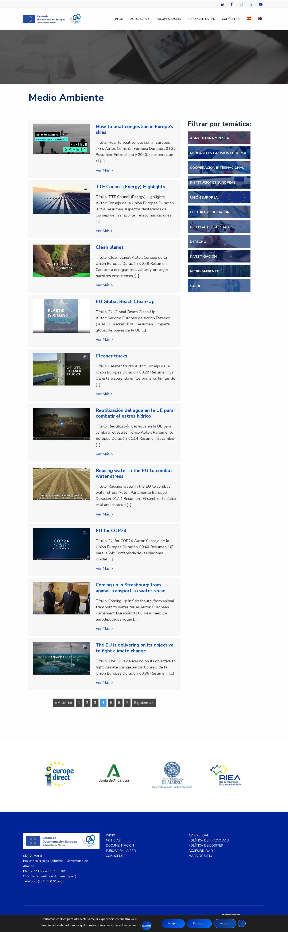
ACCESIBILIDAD (200, 851)
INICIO (110, 835)
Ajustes (225, 923)
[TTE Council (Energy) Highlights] (61, 199)
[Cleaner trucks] (61, 369)
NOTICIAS (113, 840)
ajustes (146, 925)
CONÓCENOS (115, 856)
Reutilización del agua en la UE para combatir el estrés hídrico (135, 413)
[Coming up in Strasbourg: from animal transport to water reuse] (61, 598)
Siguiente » (144, 702)
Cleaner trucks (111, 356)
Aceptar (173, 923)
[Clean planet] (61, 261)
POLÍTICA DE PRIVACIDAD (208, 840)
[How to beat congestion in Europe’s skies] (61, 139)
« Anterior (63, 702)
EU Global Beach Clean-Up (125, 301)
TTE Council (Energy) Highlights (130, 187)
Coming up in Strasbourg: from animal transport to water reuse (131, 588)
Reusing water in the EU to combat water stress (134, 473)
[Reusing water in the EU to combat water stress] (61, 484)
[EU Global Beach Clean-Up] (61, 316)
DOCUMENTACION (120, 845)
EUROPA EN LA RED (121, 851)
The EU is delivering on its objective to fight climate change (135, 648)
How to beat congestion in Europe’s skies (134, 129)
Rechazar (199, 923)
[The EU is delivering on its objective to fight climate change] (61, 658)
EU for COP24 (111, 531)
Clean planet (110, 247)
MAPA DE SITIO (200, 856)
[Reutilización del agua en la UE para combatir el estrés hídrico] (61, 424)
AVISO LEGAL (198, 835)
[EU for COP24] (61, 544)
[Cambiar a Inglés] (260, 19)
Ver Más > (104, 170)
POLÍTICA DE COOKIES (205, 845)
